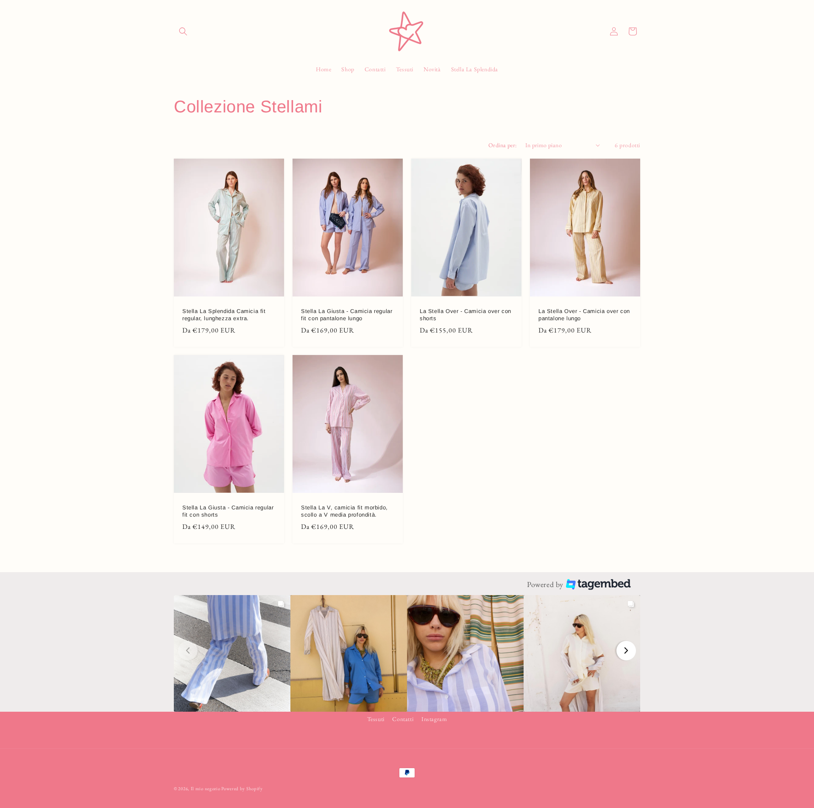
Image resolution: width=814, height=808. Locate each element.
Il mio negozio (205, 788)
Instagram (434, 719)
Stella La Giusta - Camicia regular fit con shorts (227, 511)
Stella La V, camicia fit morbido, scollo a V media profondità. (344, 511)
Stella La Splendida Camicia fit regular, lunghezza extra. (224, 315)
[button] (183, 31)
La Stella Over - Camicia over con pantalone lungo (584, 315)
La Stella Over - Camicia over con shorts (465, 315)
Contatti (402, 719)
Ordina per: (502, 145)
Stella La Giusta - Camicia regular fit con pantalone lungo (346, 315)
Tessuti (376, 719)
